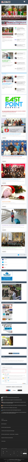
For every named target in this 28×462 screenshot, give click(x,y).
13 (3, 453)
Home (5, 461)
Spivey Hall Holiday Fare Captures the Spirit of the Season (21, 53)
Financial (13, 202)
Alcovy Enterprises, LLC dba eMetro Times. (14, 459)
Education (18, 78)
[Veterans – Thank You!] (16, 58)
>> (24, 449)
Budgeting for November (6, 201)
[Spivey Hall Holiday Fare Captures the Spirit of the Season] (16, 53)
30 (3, 451)
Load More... (10, 353)
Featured (21, 41)
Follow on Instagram (16, 353)
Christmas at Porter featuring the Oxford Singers (7, 430)
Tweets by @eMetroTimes (5, 358)
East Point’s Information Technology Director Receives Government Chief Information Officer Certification (20, 28)
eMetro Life (13, 226)
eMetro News (12, 19)
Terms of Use (15, 461)
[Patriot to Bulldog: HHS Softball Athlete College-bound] (16, 45)
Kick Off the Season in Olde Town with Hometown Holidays (7, 37)
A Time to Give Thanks (4, 420)
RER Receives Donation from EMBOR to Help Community (10, 407)
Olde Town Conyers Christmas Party (6, 427)
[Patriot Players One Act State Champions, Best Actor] (16, 77)
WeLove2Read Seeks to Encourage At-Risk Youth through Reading (6, 61)
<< (3, 449)
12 (24, 452)
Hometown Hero (22, 64)
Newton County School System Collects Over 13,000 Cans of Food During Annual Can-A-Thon (14, 405)
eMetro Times (5, 19)
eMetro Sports (18, 41)
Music (14, 248)
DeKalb (11, 62)
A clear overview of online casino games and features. (21, 68)
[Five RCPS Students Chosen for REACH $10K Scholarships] (16, 34)
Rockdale (15, 19)
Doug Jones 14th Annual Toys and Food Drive (7, 437)
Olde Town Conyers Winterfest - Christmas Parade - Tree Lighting (9, 434)
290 (24, 254)
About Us (8, 461)
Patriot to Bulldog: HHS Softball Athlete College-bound (21, 45)
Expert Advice (10, 202)
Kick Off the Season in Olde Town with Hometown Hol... (11, 18)
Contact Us (18, 461)
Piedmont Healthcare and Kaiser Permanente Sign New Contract (11, 397)
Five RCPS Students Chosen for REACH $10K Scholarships (21, 34)
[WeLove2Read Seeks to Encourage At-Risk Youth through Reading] (7, 55)
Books (10, 62)
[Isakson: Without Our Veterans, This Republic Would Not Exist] (16, 63)
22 (10, 454)
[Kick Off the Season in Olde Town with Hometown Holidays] (7, 31)
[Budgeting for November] (14, 193)
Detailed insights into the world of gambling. (21, 39)
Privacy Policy (11, 461)
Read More (4, 161)
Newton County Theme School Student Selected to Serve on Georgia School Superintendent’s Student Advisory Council (20, 89)
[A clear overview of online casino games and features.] (16, 68)
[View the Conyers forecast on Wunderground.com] (24, 383)
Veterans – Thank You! (20, 57)
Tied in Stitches (3, 441)
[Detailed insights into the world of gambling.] (16, 40)
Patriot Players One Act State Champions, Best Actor (20, 76)
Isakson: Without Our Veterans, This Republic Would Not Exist (21, 63)
